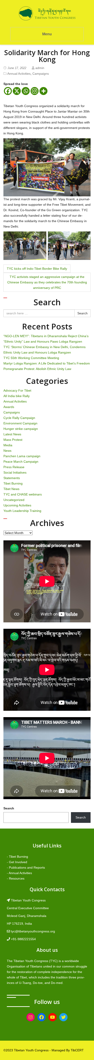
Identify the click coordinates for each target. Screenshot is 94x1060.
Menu (47, 34)
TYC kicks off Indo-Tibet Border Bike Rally (37, 268)
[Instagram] (35, 91)
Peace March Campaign (20, 461)
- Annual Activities (19, 873)
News (7, 450)
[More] (43, 91)
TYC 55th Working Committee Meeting (31, 358)
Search (82, 313)
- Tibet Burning (17, 856)
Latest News (12, 434)
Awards (8, 407)
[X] (17, 91)
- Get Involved (17, 862)
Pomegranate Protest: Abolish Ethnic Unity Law (37, 369)
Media (7, 445)
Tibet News (11, 489)
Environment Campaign (20, 423)
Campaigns (40, 73)
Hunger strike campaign (20, 429)
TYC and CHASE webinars (22, 494)
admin (39, 68)
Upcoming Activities (17, 505)
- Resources (15, 878)
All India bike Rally (16, 396)
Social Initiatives (14, 472)
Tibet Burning (13, 483)
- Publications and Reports (26, 867)
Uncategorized (13, 500)
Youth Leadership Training (22, 511)
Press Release (13, 467)
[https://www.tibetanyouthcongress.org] (47, 13)
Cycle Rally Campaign (19, 418)
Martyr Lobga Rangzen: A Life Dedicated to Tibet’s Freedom (46, 363)
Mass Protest (12, 439)
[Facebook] (8, 91)
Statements (11, 478)
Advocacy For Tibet (17, 390)
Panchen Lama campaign (21, 456)
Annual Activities (19, 73)
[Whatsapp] (26, 91)
